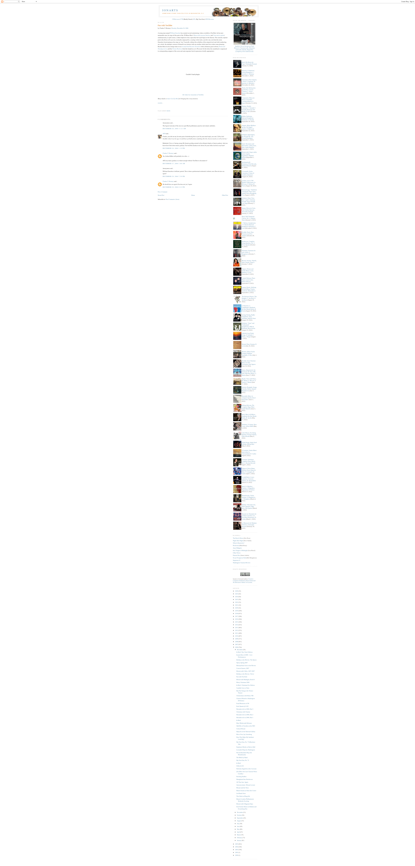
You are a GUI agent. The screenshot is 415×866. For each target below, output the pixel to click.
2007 (237, 644)
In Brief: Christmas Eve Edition (245, 685)
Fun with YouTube (165, 25)
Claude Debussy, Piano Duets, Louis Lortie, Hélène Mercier (248, 279)
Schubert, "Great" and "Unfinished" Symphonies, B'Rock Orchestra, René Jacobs (248, 325)
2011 (237, 633)
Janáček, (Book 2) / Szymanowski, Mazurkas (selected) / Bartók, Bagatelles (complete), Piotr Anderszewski (244, 48)
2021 (237, 605)
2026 (237, 591)
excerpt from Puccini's (191, 46)
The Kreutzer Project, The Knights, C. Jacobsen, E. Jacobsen (249, 298)
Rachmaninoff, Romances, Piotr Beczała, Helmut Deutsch (249, 163)
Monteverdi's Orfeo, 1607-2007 (245, 671)
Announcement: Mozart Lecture (245, 785)
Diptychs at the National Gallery (245, 731)
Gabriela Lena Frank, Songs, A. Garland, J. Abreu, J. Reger (248, 335)
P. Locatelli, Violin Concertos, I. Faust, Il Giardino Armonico (248, 173)
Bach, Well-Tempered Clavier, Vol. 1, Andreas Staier (248, 218)
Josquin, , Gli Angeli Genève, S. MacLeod (249, 127)
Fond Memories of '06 (242, 703)
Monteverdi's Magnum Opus (244, 804)
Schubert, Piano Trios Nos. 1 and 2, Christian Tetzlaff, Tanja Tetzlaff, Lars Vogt (248, 200)
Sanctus (207, 35)
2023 (237, 599)
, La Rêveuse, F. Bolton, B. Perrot (248, 183)
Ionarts (170, 10)
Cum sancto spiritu (218, 35)
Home (193, 195)
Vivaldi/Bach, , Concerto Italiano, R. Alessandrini (249, 478)
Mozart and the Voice (242, 788)
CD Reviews (175, 19)
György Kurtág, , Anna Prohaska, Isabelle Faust (249, 316)
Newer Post (161, 195)
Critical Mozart (240, 729)
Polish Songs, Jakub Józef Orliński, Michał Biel (249, 443)
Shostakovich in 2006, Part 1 (244, 717)
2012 (237, 630)
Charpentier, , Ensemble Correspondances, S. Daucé (248, 100)
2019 (237, 610)
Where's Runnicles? (238, 543)
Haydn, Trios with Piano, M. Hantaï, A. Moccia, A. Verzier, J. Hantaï (249, 380)
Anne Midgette (237, 548)
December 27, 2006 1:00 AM (174, 163)
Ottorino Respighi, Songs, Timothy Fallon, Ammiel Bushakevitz (249, 388)
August (239, 821)
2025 (237, 594)
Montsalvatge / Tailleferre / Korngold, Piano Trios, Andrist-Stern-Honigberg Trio (249, 192)
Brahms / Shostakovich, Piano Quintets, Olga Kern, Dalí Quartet (249, 506)
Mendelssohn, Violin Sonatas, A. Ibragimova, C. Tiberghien (248, 497)
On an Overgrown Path (239, 558)
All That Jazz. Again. (242, 782)
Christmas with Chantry (243, 712)
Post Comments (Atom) (172, 199)
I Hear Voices (236, 553)
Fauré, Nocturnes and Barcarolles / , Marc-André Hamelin (249, 145)
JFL (194, 19)
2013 (237, 627)
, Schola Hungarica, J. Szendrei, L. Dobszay (248, 72)
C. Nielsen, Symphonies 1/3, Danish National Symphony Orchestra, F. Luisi (249, 225)
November (240, 812)
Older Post (225, 195)
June (238, 826)
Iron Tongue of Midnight (240, 550)
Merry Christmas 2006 (242, 682)
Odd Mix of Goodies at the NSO (245, 726)
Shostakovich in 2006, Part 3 (244, 709)
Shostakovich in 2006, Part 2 (244, 715)
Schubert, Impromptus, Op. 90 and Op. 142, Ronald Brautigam (248, 136)
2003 (237, 849)
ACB (164, 133)
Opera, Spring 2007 (242, 663)
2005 (237, 844)
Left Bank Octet (241, 793)
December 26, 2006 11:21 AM (174, 129)
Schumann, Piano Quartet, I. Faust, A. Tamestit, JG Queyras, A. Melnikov (249, 81)
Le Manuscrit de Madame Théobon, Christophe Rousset (249, 524)
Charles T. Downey (168, 153)
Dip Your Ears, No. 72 (242, 760)
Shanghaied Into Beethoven (244, 779)
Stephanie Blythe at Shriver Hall (245, 747)
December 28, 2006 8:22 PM (174, 187)
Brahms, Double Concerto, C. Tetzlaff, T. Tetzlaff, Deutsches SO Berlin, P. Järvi (249, 108)
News (168, 110)
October (239, 815)
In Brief (238, 720)
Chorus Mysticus (177, 49)
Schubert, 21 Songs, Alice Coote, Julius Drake (249, 425)
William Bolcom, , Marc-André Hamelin (248, 407)
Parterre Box (236, 555)
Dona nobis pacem (199, 35)
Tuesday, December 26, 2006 (180, 28)
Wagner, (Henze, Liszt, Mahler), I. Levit (248, 270)
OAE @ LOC (240, 766)
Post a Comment (162, 192)
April (238, 832)
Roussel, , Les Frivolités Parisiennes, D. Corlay (249, 516)
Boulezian (236, 545)
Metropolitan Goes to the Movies (246, 665)
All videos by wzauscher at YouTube (193, 95)
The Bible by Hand (241, 757)
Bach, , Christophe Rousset (249, 63)
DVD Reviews (210, 19)
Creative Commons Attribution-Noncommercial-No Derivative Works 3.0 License (244, 580)
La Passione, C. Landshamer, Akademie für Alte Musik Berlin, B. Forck (249, 308)
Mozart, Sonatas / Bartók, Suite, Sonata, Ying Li (249, 261)
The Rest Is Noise (238, 538)
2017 (237, 616)
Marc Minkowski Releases (244, 723)
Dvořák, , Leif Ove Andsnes (248, 233)
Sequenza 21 (236, 560)
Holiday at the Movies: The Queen (246, 660)
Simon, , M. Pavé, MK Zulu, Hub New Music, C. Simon (249, 372)
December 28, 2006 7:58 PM (174, 176)
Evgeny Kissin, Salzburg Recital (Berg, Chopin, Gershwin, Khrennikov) (249, 289)
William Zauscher (175, 33)
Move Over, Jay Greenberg (244, 734)
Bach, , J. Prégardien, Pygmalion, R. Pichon (248, 488)
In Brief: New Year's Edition (244, 652)
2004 (237, 847)
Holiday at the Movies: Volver (245, 674)
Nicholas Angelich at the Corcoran (246, 769)
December (240, 649)
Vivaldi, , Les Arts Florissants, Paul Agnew (249, 362)
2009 (237, 639)
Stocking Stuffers (241, 776)
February (239, 837)
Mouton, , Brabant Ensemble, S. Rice (248, 353)
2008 (237, 641)
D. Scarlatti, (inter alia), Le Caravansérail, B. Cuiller (249, 452)
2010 (237, 636)
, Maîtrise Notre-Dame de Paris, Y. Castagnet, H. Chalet (249, 471)
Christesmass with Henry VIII (244, 695)
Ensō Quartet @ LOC (242, 706)
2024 (237, 596)
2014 (237, 625)
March (239, 835)
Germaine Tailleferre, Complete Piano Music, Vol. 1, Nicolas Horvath (248, 461)
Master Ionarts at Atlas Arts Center (246, 790)
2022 (237, 602)
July (238, 823)
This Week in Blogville (243, 796)
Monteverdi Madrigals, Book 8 (245, 679)
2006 (237, 647)
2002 (237, 852)
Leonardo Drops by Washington (245, 750)
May (238, 829)
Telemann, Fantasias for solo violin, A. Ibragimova (248, 252)
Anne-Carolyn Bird (172, 99)
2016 (237, 619)
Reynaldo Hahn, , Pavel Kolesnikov (249, 397)
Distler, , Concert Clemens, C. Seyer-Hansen (249, 90)
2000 (237, 855)
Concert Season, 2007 (242, 668)
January (239, 840)
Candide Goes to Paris (242, 688)
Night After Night (238, 540)
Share (160, 103)
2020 (237, 608)
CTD (181, 19)
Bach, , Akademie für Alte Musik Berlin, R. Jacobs (249, 416)
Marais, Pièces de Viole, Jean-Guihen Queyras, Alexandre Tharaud (249, 209)
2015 (237, 622)
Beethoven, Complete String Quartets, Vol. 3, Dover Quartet (248, 243)
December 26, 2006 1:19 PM (174, 148)
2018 (237, 613)
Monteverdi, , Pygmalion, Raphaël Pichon (249, 154)
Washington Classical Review (241, 562)
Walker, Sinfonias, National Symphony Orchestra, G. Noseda (248, 118)
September (240, 818)
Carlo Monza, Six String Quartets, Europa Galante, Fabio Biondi (249, 434)
